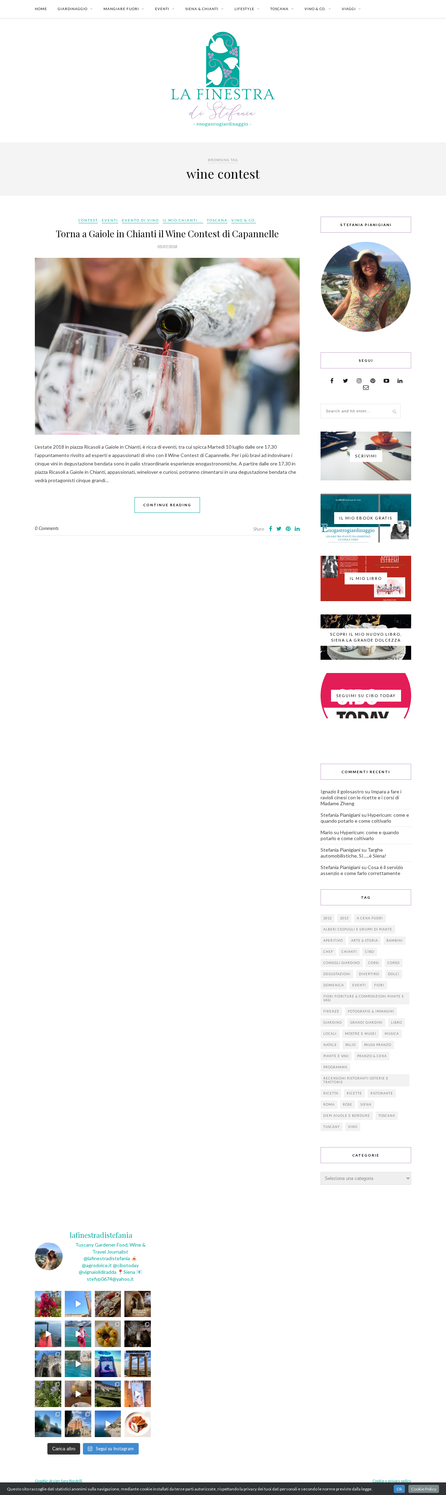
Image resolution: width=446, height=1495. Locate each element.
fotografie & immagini (371, 1011)
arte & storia (364, 940)
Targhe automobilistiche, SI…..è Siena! (353, 853)
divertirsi (369, 974)
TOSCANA (279, 9)
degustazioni (337, 974)
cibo (369, 952)
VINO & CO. (315, 9)
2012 (327, 918)
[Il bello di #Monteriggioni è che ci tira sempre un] (48, 1424)
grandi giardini (366, 1022)
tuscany (331, 1127)
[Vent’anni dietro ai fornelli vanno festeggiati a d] (108, 1304)
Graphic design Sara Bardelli (58, 1480)
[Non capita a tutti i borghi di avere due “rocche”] (137, 1364)
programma (335, 1067)
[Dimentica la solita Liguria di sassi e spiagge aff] (108, 1424)
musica (392, 1034)
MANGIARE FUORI (121, 9)
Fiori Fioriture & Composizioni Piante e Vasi (363, 998)
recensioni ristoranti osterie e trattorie (356, 1080)
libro (396, 1022)
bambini (394, 940)
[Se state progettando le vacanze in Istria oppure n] (108, 1334)
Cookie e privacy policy (391, 1480)
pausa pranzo (377, 1045)
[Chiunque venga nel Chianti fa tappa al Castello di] (78, 1424)
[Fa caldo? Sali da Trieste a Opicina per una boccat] (78, 1394)
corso (393, 963)
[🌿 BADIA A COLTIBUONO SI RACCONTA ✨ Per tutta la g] (108, 1394)
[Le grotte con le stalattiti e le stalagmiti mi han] (137, 1334)
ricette (354, 1093)
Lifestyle (244, 9)
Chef (328, 952)
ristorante (381, 1093)
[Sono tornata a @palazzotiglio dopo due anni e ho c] (137, 1424)
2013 (344, 918)
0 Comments (47, 528)
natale (330, 1045)
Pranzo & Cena (372, 1056)
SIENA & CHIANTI (201, 9)
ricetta (330, 1093)
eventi (359, 985)
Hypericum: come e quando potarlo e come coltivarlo (365, 818)
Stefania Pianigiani (340, 815)
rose (347, 1104)
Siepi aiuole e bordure (346, 1115)
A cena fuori (370, 918)
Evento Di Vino (140, 220)
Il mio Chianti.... (183, 220)
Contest (88, 220)
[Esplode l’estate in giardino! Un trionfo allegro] (48, 1394)
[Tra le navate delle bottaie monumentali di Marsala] (137, 1304)
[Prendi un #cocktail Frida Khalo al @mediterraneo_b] (48, 1334)
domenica (333, 985)
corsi (373, 963)
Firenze (331, 1011)
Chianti (349, 952)
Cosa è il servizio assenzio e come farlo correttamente (362, 870)
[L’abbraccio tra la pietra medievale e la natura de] (48, 1364)
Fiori (379, 985)
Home (41, 9)
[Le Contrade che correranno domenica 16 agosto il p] (78, 1304)
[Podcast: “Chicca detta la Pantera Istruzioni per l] (108, 1364)
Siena (366, 1104)
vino (352, 1127)
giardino (332, 1022)
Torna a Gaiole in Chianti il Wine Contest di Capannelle (167, 233)
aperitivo (333, 940)
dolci (393, 974)
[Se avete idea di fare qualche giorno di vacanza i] (78, 1364)
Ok (399, 1489)
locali (330, 1034)
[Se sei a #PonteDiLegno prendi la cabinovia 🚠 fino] (78, 1334)
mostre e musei (360, 1034)
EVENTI (162, 9)
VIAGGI (349, 9)
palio (350, 1045)
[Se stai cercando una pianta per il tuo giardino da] (48, 1304)
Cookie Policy (423, 1489)
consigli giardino (341, 963)
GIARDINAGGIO (72, 9)
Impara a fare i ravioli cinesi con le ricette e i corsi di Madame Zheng (361, 797)
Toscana (386, 1115)
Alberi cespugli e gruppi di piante (357, 929)
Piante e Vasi (336, 1056)
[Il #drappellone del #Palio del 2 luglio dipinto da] (137, 1394)
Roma (328, 1104)
